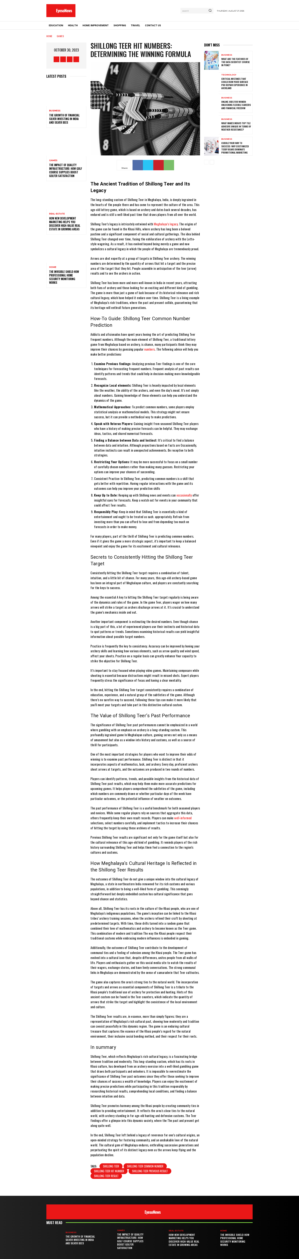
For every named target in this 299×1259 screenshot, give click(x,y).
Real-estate (57, 214)
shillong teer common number (145, 1166)
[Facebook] (56, 59)
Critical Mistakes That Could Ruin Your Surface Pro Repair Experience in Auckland (234, 83)
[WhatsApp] (169, 165)
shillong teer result (106, 1176)
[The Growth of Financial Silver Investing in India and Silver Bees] (66, 94)
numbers (149, 349)
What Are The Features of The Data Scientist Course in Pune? (235, 62)
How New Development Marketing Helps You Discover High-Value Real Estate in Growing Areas (64, 223)
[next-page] (212, 162)
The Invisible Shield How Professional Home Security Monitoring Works (64, 277)
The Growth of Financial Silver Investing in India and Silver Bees (64, 119)
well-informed (183, 818)
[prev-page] (206, 162)
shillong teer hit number (109, 1171)
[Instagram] (63, 59)
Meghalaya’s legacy (166, 224)
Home (49, 36)
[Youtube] (76, 59)
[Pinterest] (158, 165)
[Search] (210, 10)
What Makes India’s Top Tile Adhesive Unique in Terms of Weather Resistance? (236, 126)
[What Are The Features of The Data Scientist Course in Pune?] (211, 60)
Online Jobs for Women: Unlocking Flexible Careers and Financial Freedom (236, 105)
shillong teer (111, 1166)
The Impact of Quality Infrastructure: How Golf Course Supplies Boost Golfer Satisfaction (65, 170)
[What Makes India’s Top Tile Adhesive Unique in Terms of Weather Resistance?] (211, 124)
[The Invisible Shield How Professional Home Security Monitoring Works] (66, 251)
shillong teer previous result (150, 1171)
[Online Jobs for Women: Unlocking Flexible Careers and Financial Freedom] (211, 103)
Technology (228, 75)
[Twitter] (70, 59)
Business (54, 111)
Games (60, 36)
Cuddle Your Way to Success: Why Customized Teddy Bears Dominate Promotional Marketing (235, 147)
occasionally (184, 495)
